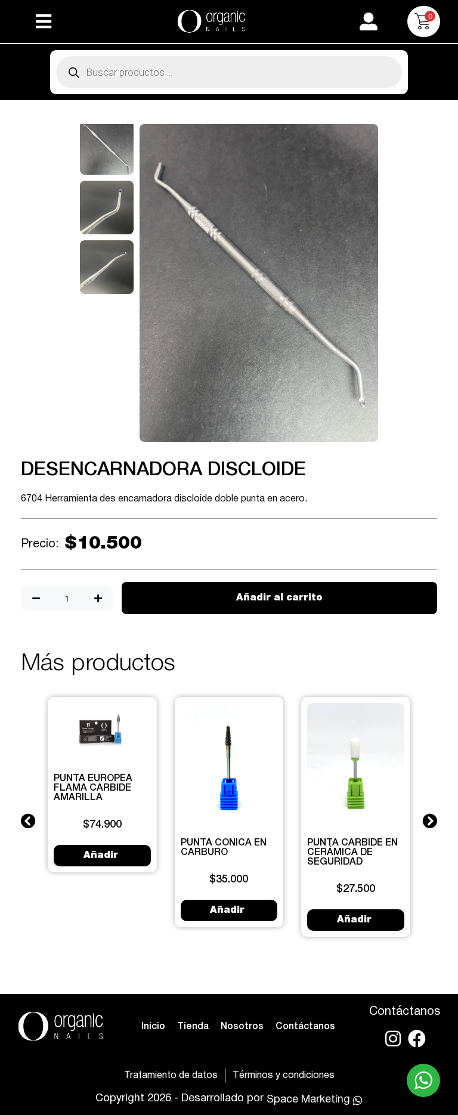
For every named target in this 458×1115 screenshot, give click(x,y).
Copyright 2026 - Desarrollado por (179, 1099)
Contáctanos (305, 1027)
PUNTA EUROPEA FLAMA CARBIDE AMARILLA (93, 788)
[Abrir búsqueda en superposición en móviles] (229, 72)
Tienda (193, 1027)
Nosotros (242, 1027)
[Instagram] (393, 1039)
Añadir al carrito (279, 598)
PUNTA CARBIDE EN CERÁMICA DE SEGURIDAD (352, 852)
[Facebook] (417, 1039)
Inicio (153, 1027)
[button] (43, 21)
